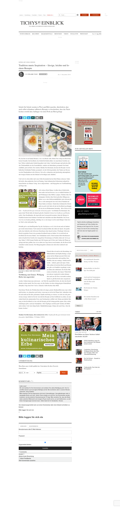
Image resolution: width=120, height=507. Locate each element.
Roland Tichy (33, 74)
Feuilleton (74, 34)
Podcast (40, 15)
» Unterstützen (95, 15)
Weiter (64, 372)
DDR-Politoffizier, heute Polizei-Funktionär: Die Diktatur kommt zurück (92, 342)
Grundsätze (34, 15)
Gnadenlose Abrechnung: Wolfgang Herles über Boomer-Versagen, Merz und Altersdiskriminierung (91, 352)
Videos (66, 34)
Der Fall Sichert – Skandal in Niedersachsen (92, 359)
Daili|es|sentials (46, 34)
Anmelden (84, 15)
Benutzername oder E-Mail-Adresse (30, 429)
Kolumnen (35, 34)
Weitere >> (79, 305)
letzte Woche (83, 255)
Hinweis (61, 400)
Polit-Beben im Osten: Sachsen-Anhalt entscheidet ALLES (87, 335)
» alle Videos (98, 311)
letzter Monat (93, 255)
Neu (91, 250)
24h (76, 255)
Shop (44, 15)
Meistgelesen (82, 250)
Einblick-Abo (50, 15)
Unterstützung (27, 15)
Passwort (22, 436)
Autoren (21, 15)
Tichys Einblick (25, 34)
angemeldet (29, 405)
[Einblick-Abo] (88, 172)
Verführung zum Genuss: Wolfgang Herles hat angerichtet (31, 275)
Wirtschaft (84, 34)
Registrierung (33, 426)
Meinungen (58, 34)
